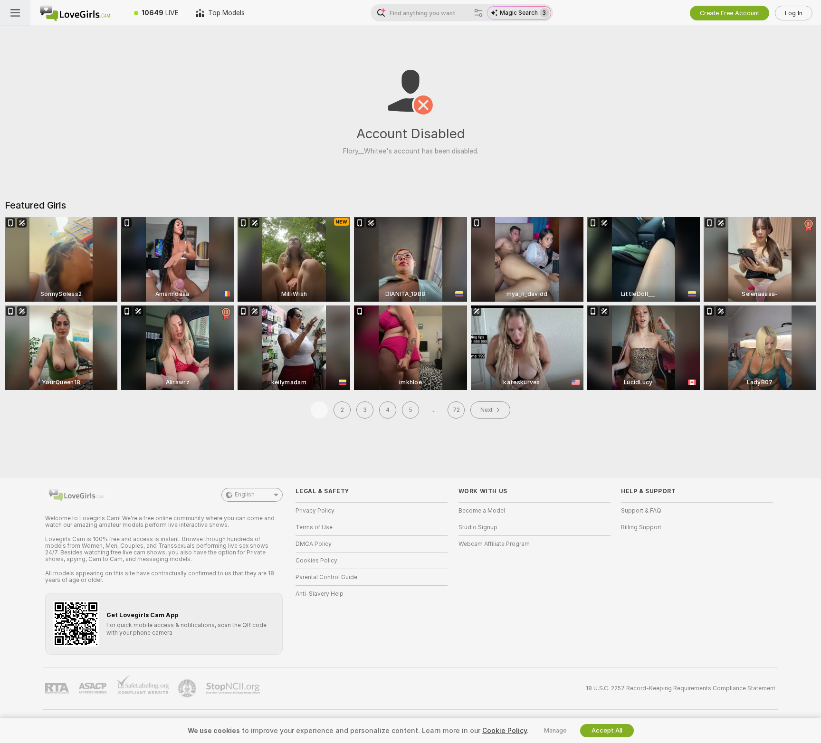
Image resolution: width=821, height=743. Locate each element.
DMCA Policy (314, 544)
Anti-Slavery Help (320, 594)
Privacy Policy (315, 510)
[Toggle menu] (15, 13)
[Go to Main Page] (77, 13)
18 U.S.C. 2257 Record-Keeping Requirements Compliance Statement (680, 688)
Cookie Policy (504, 730)
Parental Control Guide (326, 577)
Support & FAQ (641, 510)
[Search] (478, 12)
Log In (793, 13)
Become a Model (481, 510)
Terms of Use (314, 527)
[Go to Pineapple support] (188, 688)
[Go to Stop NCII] (234, 688)
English (245, 494)
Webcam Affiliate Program (494, 544)
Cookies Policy (316, 560)
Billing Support (641, 527)
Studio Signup (477, 527)
